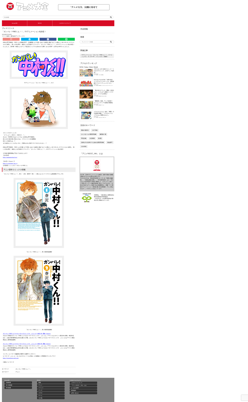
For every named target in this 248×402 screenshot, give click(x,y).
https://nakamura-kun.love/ (10, 157)
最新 (39, 382)
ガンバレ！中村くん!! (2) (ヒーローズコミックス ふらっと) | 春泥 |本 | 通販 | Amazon (27, 343)
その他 (40, 398)
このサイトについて (65, 23)
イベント (40, 387)
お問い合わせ (75, 393)
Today (86, 67)
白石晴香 (92, 138)
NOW (81, 67)
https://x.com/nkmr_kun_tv (10, 163)
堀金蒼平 (109, 142)
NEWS (40, 23)
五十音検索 (9, 385)
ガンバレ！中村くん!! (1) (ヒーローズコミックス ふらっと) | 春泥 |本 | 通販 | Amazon (27, 333)
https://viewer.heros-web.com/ (11, 358)
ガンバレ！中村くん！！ (23, 369)
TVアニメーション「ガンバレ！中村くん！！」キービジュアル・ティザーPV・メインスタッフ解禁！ (97, 55)
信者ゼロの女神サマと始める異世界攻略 (92, 142)
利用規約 (73, 390)
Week (91, 67)
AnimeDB (14, 23)
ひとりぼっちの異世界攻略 (88, 134)
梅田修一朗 (103, 134)
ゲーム (40, 395)
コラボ (40, 393)
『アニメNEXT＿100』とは (78, 385)
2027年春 (94, 130)
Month (96, 67)
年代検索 (8, 387)
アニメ (18, 372)
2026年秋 (83, 146)
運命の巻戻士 (85, 130)
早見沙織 (83, 138)
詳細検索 (8, 382)
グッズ (40, 390)
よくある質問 (75, 388)
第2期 (99, 138)
